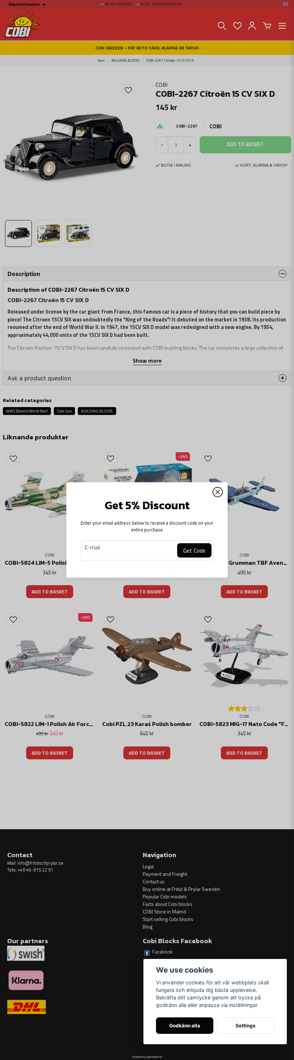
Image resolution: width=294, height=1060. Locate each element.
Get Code (194, 550)
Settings (246, 1025)
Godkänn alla (184, 1025)
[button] (217, 492)
